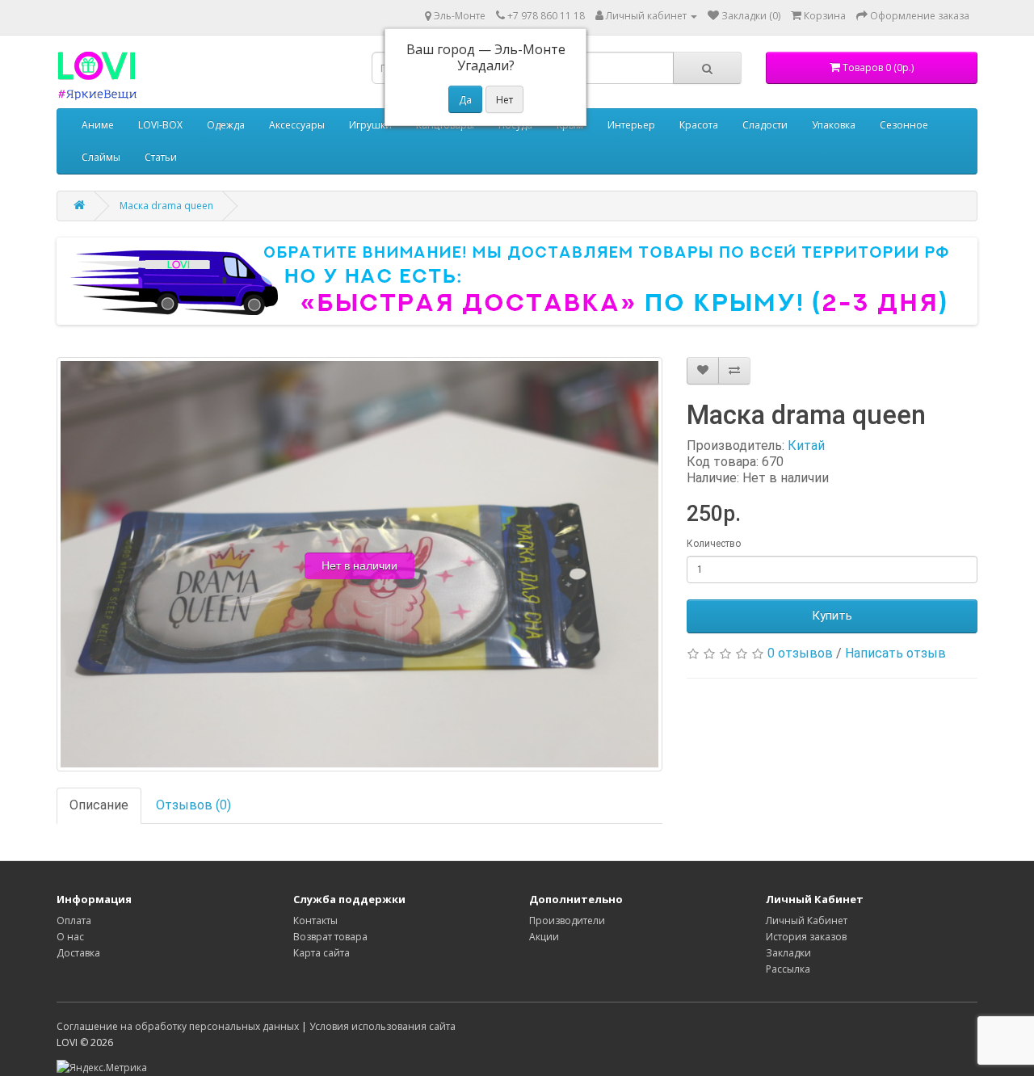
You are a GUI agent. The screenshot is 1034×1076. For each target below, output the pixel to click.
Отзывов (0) (193, 805)
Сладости (765, 125)
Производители (567, 920)
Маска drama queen (166, 205)
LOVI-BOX (160, 125)
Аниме (98, 125)
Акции (544, 937)
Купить (832, 615)
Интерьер (631, 125)
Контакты (315, 920)
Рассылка (788, 969)
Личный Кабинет (806, 920)
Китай (806, 445)
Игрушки (370, 125)
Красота (698, 125)
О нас (70, 937)
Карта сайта (321, 953)
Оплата (74, 920)
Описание (98, 805)
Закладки (788, 953)
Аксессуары (297, 125)
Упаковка (833, 125)
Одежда (226, 125)
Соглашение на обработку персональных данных (178, 1026)
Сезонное (904, 125)
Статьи (161, 157)
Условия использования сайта (382, 1026)
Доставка (78, 953)
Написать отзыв (895, 653)
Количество (714, 543)
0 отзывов (800, 653)
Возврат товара (330, 937)
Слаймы (101, 157)
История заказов (806, 937)
